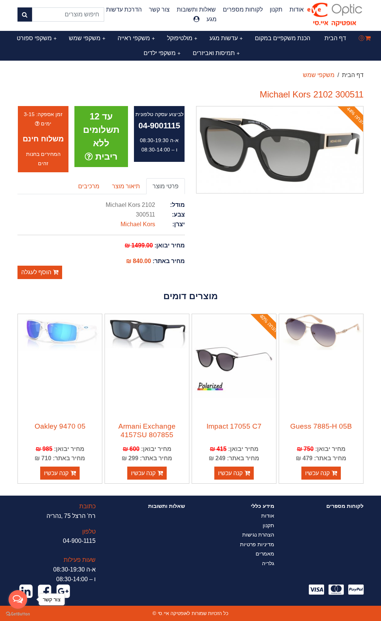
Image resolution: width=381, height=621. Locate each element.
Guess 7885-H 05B (321, 426)
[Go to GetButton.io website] (18, 613)
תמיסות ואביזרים (216, 53)
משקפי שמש (87, 38)
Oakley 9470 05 (60, 426)
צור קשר (159, 9)
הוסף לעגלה (37, 272)
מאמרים (265, 554)
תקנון (276, 9)
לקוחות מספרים (243, 9)
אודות (296, 9)
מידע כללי (262, 506)
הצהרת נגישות (258, 535)
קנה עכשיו (317, 473)
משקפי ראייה (136, 38)
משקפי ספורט (37, 38)
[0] (368, 38)
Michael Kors (138, 224)
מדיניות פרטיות (257, 544)
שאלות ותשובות (196, 9)
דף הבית (335, 38)
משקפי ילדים (162, 53)
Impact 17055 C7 (234, 426)
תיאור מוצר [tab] (126, 186)
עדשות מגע (226, 38)
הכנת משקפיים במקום (282, 38)
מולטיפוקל (182, 38)
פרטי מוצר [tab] (166, 186)
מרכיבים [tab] (88, 186)
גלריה (268, 563)
